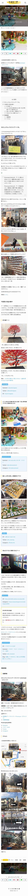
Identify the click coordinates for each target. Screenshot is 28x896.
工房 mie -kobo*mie (10, 537)
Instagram (5, 731)
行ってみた (5, 16)
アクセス (8, 118)
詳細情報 (6, 115)
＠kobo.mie (12, 542)
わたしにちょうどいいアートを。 (12, 102)
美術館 (19, 16)
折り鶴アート (9, 106)
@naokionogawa (12, 388)
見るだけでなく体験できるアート (14, 113)
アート (11, 16)
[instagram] (12, 888)
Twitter (5, 729)
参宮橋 (14, 16)
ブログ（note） (7, 727)
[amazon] (17, 888)
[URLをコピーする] (25, 53)
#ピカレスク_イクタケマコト (8, 632)
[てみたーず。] (14, 2)
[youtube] (15, 888)
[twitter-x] (10, 888)
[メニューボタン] (2, 2)
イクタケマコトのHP (10, 646)
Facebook (5, 725)
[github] (14, 888)
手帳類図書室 (6, 720)
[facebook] (8, 888)
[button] (2, 53)
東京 (17, 16)
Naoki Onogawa (9, 393)
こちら (6, 294)
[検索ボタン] (25, 2)
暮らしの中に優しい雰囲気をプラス (14, 111)
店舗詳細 (8, 117)
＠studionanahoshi (13, 468)
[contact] (19, 888)
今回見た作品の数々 (9, 104)
